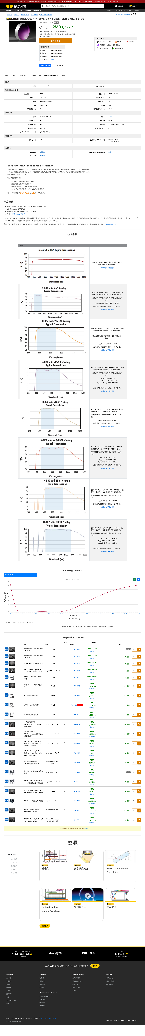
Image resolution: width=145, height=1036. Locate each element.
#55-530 (77, 678)
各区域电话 (24, 956)
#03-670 (77, 686)
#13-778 (77, 820)
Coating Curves (35, 75)
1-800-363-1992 (127, 10)
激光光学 (42, 1002)
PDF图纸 (131, 42)
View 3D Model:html (105, 42)
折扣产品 (75, 990)
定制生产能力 (24, 193)
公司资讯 (36, 10)
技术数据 (24, 75)
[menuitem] (11, 10)
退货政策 (42, 981)
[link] (134, 5)
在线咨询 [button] (57, 953)
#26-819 (77, 753)
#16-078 (77, 791)
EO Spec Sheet (104, 48)
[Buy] (139, 650)
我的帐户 (121, 6)
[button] (128, 10)
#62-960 (77, 810)
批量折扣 (75, 984)
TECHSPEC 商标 (11, 1000)
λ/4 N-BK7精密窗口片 (46, 15)
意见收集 (42, 987)
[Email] (131, 14)
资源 (63, 75)
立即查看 (55, 874)
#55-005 (77, 772)
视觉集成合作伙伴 (77, 981)
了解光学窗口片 (111, 224)
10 (33, 1028)
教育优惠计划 (76, 987)
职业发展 (9, 987)
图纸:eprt (118, 45)
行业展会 (9, 981)
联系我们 (136, 10)
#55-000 (77, 801)
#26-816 (77, 743)
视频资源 (14, 866)
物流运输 (42, 978)
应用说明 (14, 859)
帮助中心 (42, 984)
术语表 (13, 869)
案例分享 (9, 994)
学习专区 (28, 10)
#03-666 (77, 715)
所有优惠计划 (76, 978)
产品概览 (14, 75)
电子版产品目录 (110, 981)
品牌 (7, 1003)
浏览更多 (45, 926)
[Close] (34, 1020)
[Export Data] (138, 579)
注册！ (95, 966)
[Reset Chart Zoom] (134, 579)
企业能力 (18, 10)
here (86, 829)
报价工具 (120, 953)
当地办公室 (9, 984)
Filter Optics (42, 999)
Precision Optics (44, 996)
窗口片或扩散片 (25, 15)
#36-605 (77, 664)
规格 (6, 75)
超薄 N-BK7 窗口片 (18, 214)
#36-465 (74, 705)
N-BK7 (110, 117)
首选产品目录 (109, 984)
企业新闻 (9, 990)
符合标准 (42, 152)
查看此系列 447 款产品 (123, 14)
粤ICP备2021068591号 (48, 1018)
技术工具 (14, 862)
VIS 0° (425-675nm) (10, 575)
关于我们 (9, 978)
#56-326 (77, 782)
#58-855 (77, 734)
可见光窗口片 (34, 15)
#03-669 (77, 695)
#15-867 (77, 671)
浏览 (110, 152)
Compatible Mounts (51, 75)
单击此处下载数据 (107, 268)
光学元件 (16, 15)
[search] (72, 6)
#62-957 (77, 762)
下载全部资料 (119, 48)
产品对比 (59, 65)
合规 (7, 997)
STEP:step (120, 42)
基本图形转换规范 (105, 45)
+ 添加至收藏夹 (45, 65)
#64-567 (77, 650)
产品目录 (109, 978)
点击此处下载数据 (107, 309)
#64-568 (77, 657)
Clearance (80, 705)
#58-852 (77, 724)
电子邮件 (90, 953)
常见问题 (14, 873)
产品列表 (9, 15)
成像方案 (42, 1006)
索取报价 (53, 59)
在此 (33, 193)
